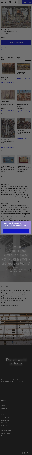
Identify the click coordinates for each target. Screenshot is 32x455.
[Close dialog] (28, 223)
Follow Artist (16, 231)
